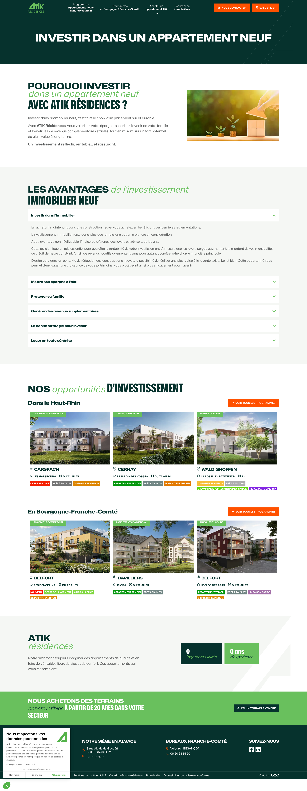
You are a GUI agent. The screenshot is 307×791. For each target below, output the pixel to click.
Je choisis (37, 775)
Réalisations (182, 7)
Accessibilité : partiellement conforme (186, 775)
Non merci (14, 775)
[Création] (275, 775)
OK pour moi (59, 775)
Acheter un (157, 7)
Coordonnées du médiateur (126, 775)
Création (265, 775)
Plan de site (153, 775)
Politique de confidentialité (90, 775)
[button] (7, 785)
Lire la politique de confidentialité (20, 764)
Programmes (81, 7)
